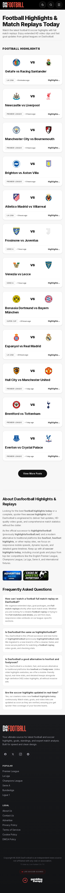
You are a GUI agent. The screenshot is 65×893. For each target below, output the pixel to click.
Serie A (6, 785)
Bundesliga (8, 790)
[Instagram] (20, 754)
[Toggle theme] (42, 4)
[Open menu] (59, 4)
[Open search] (50, 4)
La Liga (6, 776)
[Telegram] (28, 754)
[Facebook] (5, 754)
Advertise (7, 820)
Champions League (13, 780)
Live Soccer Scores (33, 872)
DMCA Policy (9, 839)
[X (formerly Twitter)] (13, 754)
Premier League (11, 771)
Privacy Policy (10, 825)
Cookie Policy (10, 834)
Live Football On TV (36, 864)
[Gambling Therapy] (36, 880)
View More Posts (32, 473)
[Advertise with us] (12, 576)
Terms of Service (12, 829)
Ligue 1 (6, 795)
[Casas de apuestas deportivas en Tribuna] (36, 576)
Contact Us (8, 815)
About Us (7, 810)
